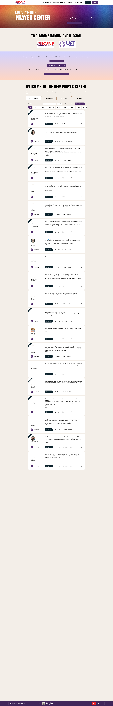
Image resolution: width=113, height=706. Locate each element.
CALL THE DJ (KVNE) (56, 61)
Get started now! (75, 23)
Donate (88, 2)
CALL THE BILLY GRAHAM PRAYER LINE (56, 74)
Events (44, 2)
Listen (94, 2)
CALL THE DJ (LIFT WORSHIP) (56, 65)
